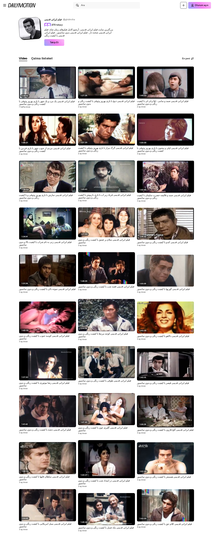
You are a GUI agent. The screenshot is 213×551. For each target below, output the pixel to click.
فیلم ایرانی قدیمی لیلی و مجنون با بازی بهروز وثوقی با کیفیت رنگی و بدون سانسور (163, 149)
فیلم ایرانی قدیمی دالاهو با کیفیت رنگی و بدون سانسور (163, 336)
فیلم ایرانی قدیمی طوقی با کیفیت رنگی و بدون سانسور (104, 381)
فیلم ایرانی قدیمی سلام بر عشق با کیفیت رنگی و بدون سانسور (104, 241)
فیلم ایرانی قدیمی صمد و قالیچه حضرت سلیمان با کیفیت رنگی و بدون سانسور (164, 196)
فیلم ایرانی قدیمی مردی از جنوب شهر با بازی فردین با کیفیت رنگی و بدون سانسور (45, 149)
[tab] (23, 59)
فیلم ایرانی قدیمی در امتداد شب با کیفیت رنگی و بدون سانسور (104, 482)
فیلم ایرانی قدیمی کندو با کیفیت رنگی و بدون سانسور (162, 242)
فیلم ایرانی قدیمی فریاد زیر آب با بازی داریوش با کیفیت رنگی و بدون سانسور (104, 196)
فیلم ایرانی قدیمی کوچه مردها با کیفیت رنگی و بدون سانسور (103, 335)
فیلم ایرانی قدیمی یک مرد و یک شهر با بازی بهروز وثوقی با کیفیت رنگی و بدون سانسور (47, 102)
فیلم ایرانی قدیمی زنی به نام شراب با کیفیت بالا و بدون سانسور (45, 243)
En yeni (186, 58)
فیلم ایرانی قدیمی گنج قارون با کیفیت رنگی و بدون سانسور (165, 430)
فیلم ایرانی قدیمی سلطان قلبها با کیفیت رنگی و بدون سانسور (44, 478)
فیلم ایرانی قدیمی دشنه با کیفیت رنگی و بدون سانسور (45, 429)
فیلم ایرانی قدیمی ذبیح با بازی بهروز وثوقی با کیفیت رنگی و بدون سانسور (106, 102)
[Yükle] (183, 5)
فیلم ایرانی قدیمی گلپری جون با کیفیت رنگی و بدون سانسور (102, 429)
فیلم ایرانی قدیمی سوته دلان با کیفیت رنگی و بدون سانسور (47, 289)
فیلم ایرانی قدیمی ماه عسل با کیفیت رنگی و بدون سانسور (106, 527)
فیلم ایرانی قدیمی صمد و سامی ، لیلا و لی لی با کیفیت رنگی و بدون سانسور (162, 102)
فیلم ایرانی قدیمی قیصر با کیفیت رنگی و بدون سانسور (163, 383)
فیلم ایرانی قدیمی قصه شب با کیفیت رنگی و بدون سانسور (106, 286)
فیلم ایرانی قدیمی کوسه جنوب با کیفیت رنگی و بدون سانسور (44, 337)
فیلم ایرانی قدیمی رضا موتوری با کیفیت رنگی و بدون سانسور (44, 384)
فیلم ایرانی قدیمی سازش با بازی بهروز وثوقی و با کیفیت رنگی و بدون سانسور (46, 196)
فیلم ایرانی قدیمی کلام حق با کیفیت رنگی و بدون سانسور (164, 524)
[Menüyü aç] (4, 5)
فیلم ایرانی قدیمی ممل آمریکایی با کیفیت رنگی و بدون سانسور (45, 525)
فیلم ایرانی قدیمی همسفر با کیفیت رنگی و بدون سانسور (164, 477)
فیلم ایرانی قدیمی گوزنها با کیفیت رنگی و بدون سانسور (163, 289)
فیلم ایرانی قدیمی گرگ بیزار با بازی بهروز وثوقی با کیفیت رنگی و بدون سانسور (105, 149)
